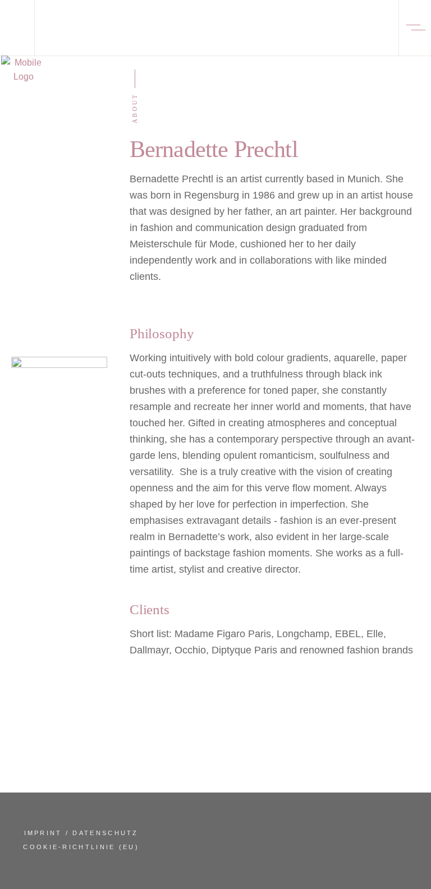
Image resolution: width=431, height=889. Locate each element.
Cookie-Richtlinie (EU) (81, 847)
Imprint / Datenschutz (81, 833)
